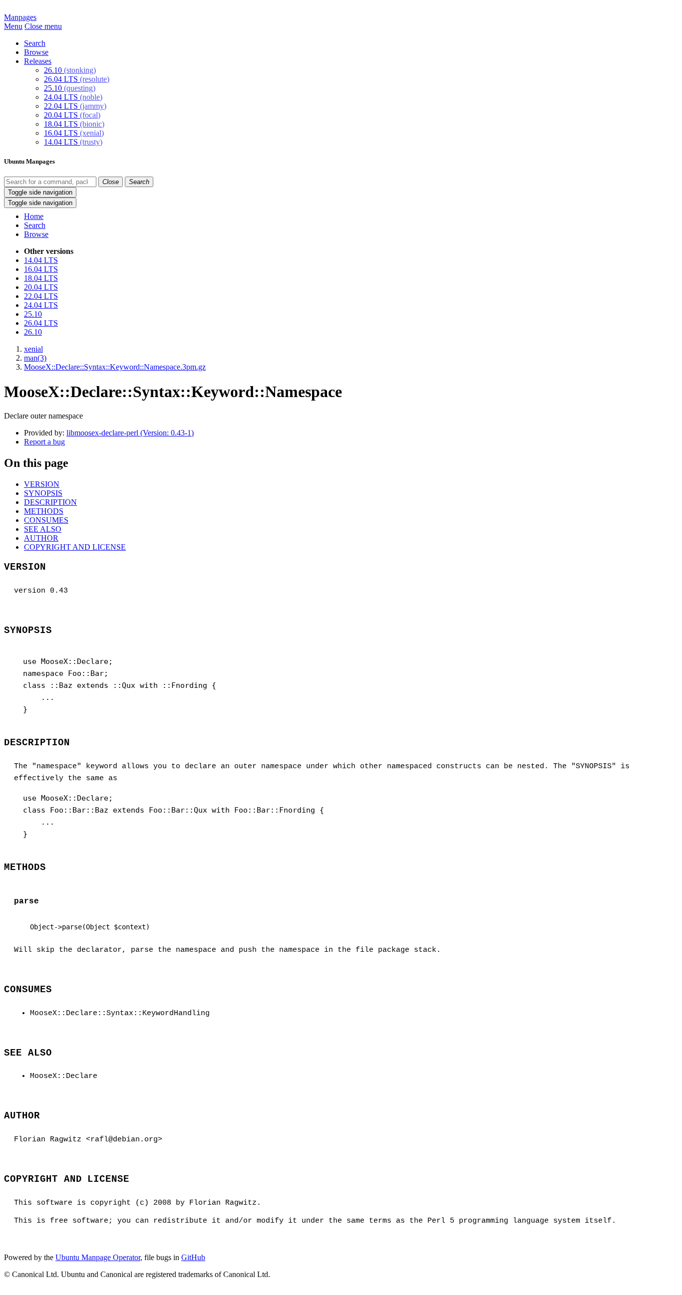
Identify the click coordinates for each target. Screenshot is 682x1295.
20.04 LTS (72, 115)
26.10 (70, 70)
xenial (33, 349)
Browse (36, 52)
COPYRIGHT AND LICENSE (75, 547)
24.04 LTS (73, 97)
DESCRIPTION (50, 502)
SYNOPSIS (43, 493)
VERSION (41, 484)
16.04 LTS (74, 133)
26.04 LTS (76, 79)
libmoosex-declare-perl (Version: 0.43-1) (130, 433)
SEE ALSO (42, 529)
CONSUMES (46, 520)
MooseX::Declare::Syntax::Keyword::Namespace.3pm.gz (115, 367)
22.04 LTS (75, 106)
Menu (13, 26)
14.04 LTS (73, 142)
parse (26, 901)
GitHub (193, 1257)
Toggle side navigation (40, 192)
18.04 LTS (74, 124)
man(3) (35, 358)
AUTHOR (41, 538)
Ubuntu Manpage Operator (97, 1257)
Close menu (43, 26)
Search (34, 43)
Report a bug (44, 441)
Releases (37, 61)
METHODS (43, 511)
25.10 (69, 88)
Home (33, 216)
